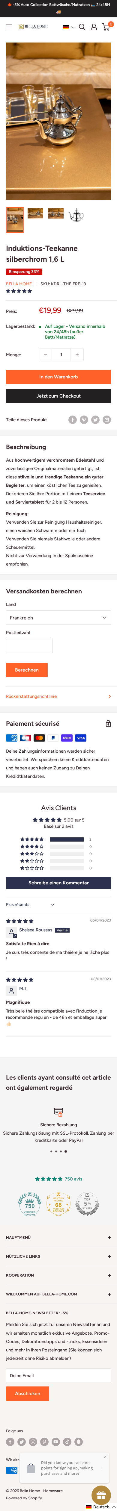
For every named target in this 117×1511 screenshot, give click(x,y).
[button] (69, 27)
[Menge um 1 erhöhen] (77, 354)
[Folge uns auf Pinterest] (44, 1442)
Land (11, 604)
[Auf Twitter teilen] (95, 419)
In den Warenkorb (58, 377)
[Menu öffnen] (9, 27)
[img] (19, 921)
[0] (106, 27)
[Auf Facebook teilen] (72, 419)
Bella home (19, 284)
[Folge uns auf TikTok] (67, 1442)
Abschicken (27, 1393)
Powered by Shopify (24, 1498)
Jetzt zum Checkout (58, 396)
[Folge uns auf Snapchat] (78, 1442)
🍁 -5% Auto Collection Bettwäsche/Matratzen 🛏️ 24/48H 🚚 (58, 8)
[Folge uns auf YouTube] (56, 1442)
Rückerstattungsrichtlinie (31, 696)
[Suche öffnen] (82, 27)
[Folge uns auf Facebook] (10, 1442)
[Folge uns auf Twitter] (21, 1442)
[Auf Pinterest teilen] (84, 419)
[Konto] (94, 27)
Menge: (13, 354)
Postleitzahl (18, 632)
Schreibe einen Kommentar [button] (58, 883)
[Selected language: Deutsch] (69, 27)
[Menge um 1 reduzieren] (45, 354)
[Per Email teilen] (107, 419)
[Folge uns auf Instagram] (33, 1442)
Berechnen (27, 670)
